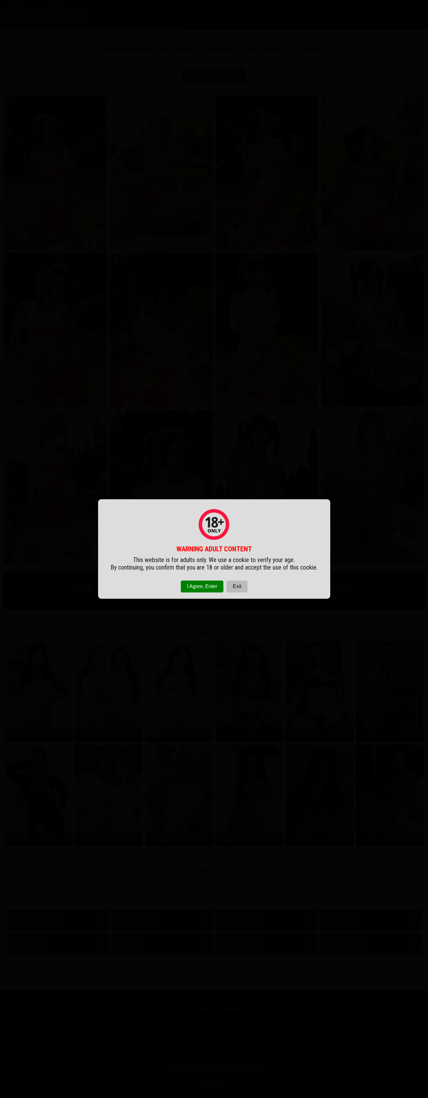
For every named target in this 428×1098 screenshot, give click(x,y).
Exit (237, 586)
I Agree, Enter (202, 586)
